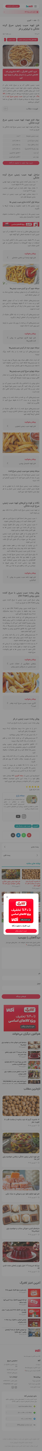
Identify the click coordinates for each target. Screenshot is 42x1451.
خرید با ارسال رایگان (21, 931)
